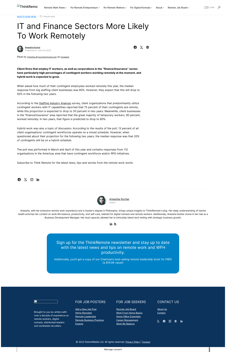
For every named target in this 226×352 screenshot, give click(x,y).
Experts (79, 323)
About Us (162, 309)
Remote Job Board (126, 309)
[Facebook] (165, 322)
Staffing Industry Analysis (55, 103)
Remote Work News (26, 16)
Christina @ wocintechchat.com (42, 57)
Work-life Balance (125, 323)
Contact (161, 312)
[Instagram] (170, 322)
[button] (208, 7)
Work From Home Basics (129, 312)
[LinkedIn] (182, 322)
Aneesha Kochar (32, 47)
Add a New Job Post (85, 309)
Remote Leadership (85, 316)
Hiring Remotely (83, 312)
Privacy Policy (133, 342)
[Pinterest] (176, 322)
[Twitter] (159, 322)
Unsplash (65, 57)
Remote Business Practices (89, 320)
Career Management (127, 320)
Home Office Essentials (128, 316)
